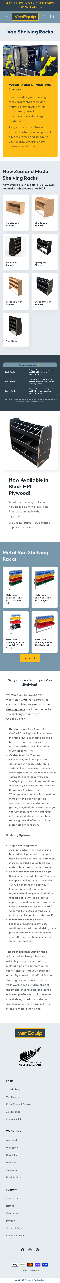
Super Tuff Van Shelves (43, 303)
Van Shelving (13, 1089)
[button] (6, 16)
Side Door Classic (11, 263)
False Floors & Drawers (19, 1104)
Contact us (12, 1198)
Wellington (12, 1147)
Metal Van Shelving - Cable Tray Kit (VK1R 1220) (15, 643)
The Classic (12, 341)
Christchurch (13, 1155)
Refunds (11, 1205)
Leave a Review (15, 1235)
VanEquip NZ (34, 1270)
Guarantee (12, 1213)
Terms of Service (15, 1228)
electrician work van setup (24, 699)
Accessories (13, 1111)
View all (30, 658)
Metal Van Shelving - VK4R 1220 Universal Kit (15, 599)
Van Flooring (13, 1097)
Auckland (11, 1140)
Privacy (10, 1220)
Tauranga (11, 1170)
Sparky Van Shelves (41, 263)
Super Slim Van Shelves (14, 303)
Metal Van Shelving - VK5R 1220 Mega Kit (43, 597)
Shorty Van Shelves (41, 224)
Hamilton (11, 1162)
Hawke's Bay (13, 1177)
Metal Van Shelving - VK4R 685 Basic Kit (43, 642)
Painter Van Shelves (12, 224)
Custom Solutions (16, 1119)
